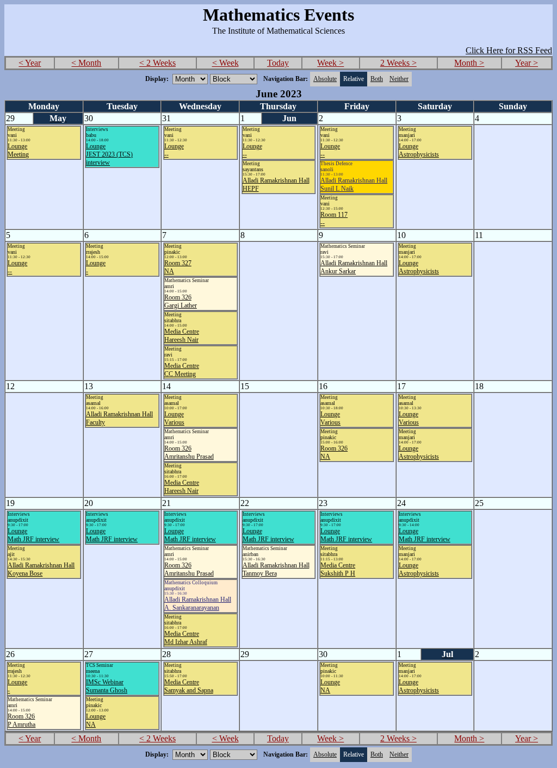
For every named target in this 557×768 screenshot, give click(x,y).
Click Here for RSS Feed (509, 50)
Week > (330, 62)
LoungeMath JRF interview (33, 535)
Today (278, 62)
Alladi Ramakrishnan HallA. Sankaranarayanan (197, 603)
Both (376, 79)
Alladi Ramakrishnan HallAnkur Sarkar (353, 267)
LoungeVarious (174, 418)
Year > (526, 62)
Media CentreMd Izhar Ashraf (185, 638)
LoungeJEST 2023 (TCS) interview (109, 154)
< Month (86, 62)
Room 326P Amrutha (21, 720)
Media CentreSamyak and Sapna (188, 686)
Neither (399, 79)
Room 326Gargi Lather (180, 301)
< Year (29, 62)
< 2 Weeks (157, 62)
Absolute (325, 79)
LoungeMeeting (18, 150)
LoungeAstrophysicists (419, 150)
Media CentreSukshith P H (337, 569)
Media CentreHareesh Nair (181, 336)
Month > (469, 62)
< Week (225, 62)
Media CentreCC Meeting (181, 370)
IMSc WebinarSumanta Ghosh (106, 686)
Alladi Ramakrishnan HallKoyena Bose (41, 569)
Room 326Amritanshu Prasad (189, 452)
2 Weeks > (398, 62)
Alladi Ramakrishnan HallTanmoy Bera (276, 569)
